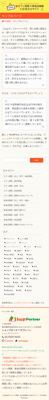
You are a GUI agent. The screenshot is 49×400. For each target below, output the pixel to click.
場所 (31, 263)
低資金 (8, 251)
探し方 (19, 270)
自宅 (8, 282)
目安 (37, 274)
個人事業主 (10, 255)
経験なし (35, 278)
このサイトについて (23, 303)
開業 (19, 290)
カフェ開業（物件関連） (13, 181)
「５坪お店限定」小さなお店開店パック (18, 361)
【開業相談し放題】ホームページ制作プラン (19, 358)
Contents (9, 341)
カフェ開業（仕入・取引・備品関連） (19, 176)
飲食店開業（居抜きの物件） (15, 205)
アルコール (10, 239)
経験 (25, 278)
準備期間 (18, 274)
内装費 (8, 259)
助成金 (31, 259)
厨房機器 (9, 263)
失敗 (8, 266)
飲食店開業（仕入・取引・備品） (17, 200)
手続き (8, 270)
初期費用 (20, 259)
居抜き (17, 266)
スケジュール (11, 243)
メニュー (24, 243)
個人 (28, 251)
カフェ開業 (24, 239)
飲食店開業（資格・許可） (14, 215)
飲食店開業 (10, 294)
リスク (28, 247)
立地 (16, 278)
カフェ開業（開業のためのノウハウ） (19, 196)
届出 (27, 266)
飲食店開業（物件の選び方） (15, 210)
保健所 (19, 251)
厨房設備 (21, 263)
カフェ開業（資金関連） (13, 191)
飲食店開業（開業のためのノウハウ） (19, 225)
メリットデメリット (13, 247)
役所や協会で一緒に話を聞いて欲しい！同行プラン (22, 365)
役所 (35, 266)
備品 (21, 255)
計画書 (26, 282)
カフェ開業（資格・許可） (14, 186)
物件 (28, 274)
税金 (8, 278)
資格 (21, 286)
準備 (8, 274)
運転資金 (9, 290)
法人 (28, 270)
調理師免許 (10, 286)
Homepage (23, 341)
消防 (37, 270)
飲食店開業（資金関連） (13, 220)
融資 (16, 282)
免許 (30, 255)
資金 (30, 286)
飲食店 (29, 290)
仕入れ (39, 247)
